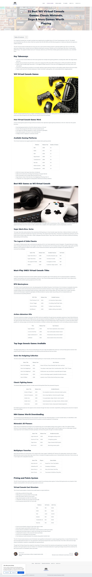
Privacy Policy (37, 563)
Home (44, 3)
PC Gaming (65, 3)
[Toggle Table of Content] (26, 37)
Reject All (14, 572)
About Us (71, 3)
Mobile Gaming (58, 3)
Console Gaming (50, 3)
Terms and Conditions (46, 563)
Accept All (21, 572)
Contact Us (77, 3)
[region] (14, 569)
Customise (7, 572)
